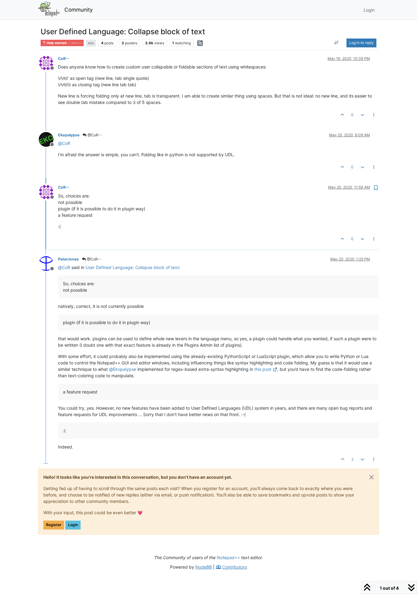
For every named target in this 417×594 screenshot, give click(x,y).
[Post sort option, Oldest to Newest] (337, 43)
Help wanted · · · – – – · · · (64, 43)
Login (73, 524)
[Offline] (48, 62)
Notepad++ (228, 557)
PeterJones (68, 259)
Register (53, 524)
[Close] (371, 477)
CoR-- (63, 58)
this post (262, 369)
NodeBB (203, 567)
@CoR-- (94, 135)
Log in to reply (361, 42)
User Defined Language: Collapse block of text (132, 267)
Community (78, 9)
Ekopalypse (68, 135)
